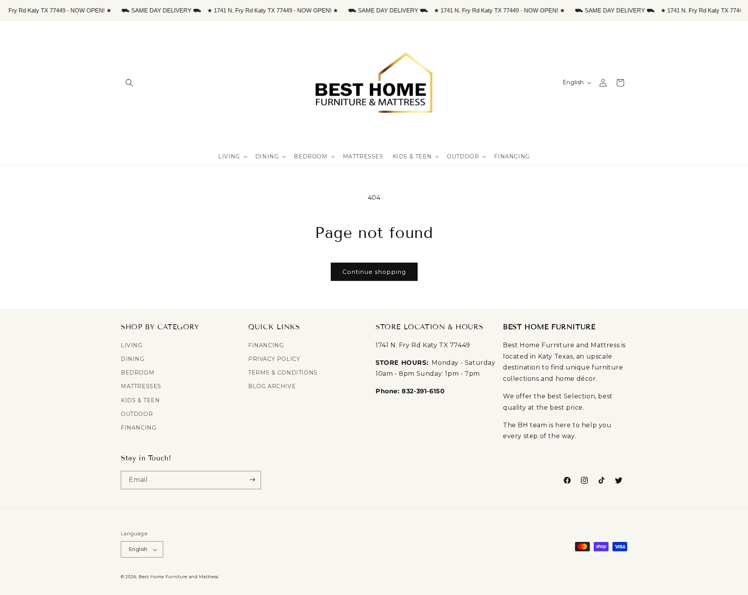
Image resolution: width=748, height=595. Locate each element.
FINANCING (138, 427)
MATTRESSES (141, 386)
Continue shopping (374, 271)
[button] (129, 82)
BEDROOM (137, 372)
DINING (133, 358)
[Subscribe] (252, 480)
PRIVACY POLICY (274, 358)
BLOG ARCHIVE (272, 386)
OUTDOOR (137, 413)
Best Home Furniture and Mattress (179, 577)
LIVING (132, 344)
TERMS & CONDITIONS (283, 372)
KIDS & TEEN (140, 399)
